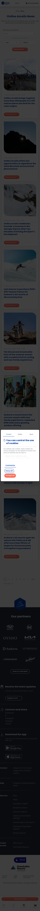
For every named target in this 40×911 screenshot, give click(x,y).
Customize (10, 465)
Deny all (9, 471)
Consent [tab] (8, 434)
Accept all (10, 476)
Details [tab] (20, 434)
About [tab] (31, 434)
